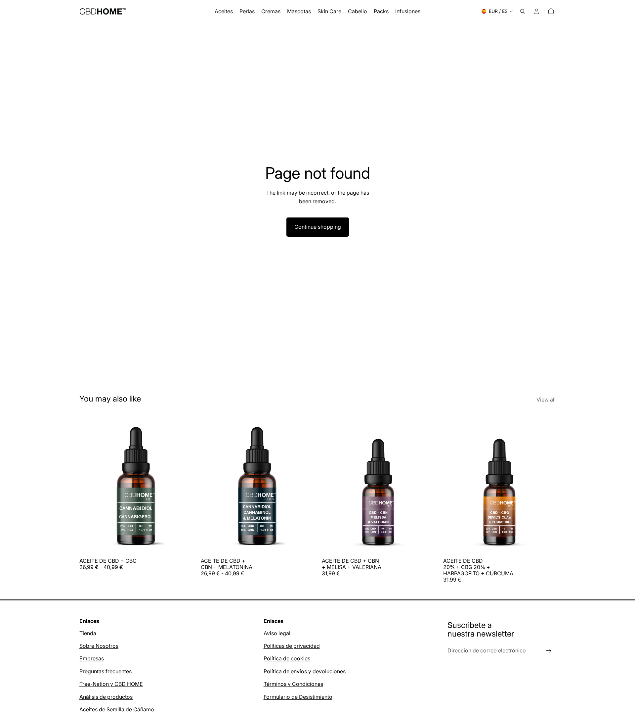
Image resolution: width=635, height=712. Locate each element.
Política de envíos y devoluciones (305, 671)
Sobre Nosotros (98, 645)
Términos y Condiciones (293, 684)
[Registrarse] (549, 651)
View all (546, 399)
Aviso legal (277, 633)
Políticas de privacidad (292, 645)
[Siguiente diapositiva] (182, 484)
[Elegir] (182, 544)
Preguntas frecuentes (105, 671)
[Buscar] (522, 11)
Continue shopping (317, 226)
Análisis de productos (106, 696)
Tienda (87, 633)
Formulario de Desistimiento (298, 696)
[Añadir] (424, 544)
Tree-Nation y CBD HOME (111, 684)
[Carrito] (551, 11)
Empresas (91, 658)
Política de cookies (287, 658)
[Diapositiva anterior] (89, 484)
